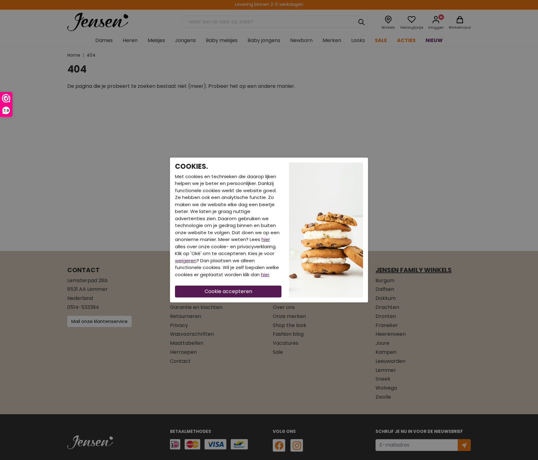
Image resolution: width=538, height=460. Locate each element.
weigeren (185, 260)
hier (266, 239)
